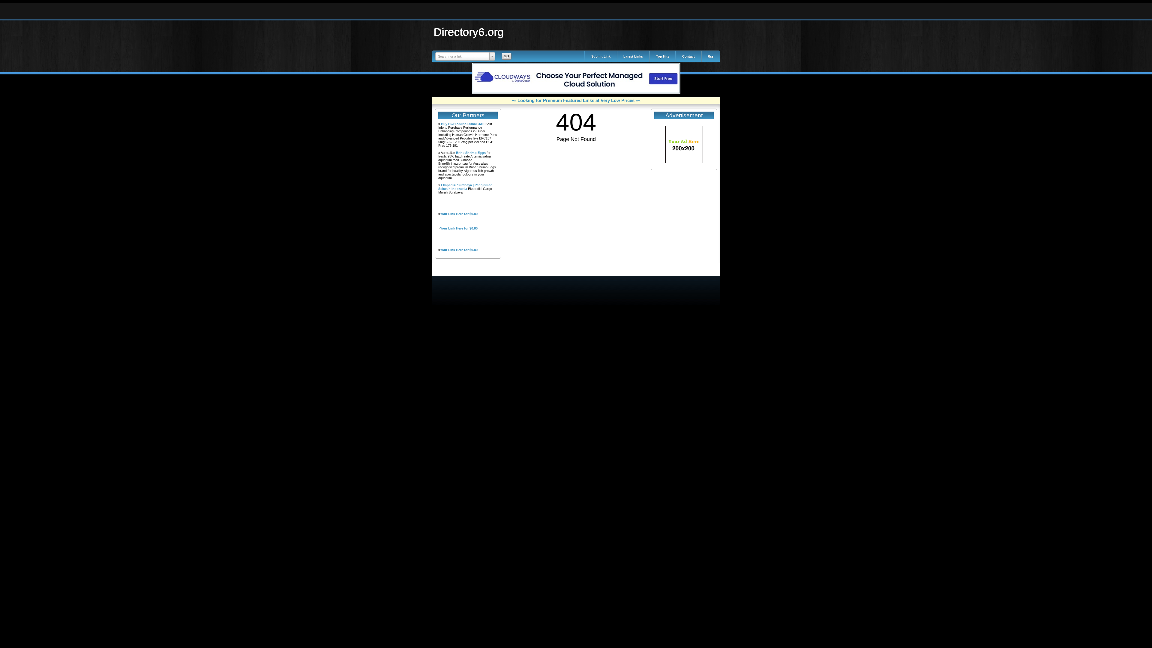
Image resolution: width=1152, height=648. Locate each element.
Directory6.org (469, 32)
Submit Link (600, 56)
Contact (688, 56)
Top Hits (662, 56)
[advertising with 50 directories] (684, 162)
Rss (711, 56)
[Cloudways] (576, 92)
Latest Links (633, 56)
